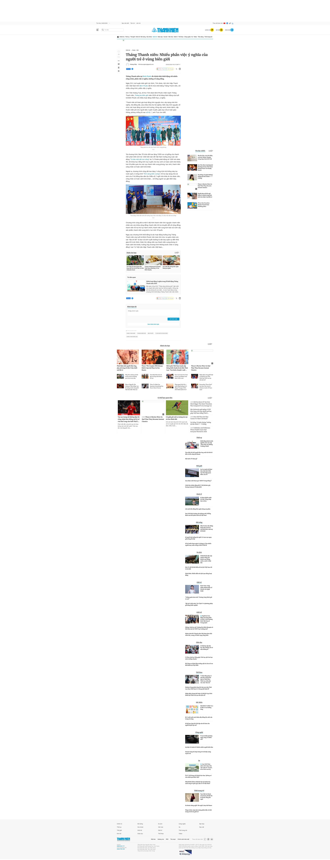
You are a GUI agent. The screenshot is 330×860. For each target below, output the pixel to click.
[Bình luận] (119, 64)
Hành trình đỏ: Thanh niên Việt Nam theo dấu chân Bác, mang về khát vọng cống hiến (198, 634)
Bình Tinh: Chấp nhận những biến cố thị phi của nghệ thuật (206, 588)
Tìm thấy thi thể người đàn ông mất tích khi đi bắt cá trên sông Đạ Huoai (198, 453)
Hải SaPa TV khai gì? (191, 459)
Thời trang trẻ (208, 37)
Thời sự (127, 37)
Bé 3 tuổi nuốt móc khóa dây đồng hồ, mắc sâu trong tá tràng (198, 718)
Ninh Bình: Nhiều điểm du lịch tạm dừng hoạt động (198, 574)
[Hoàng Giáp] (127, 64)
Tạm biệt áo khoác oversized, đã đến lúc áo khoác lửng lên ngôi (206, 796)
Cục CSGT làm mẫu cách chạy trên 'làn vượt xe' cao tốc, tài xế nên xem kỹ (206, 766)
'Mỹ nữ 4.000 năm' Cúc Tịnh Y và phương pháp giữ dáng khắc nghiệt (199, 604)
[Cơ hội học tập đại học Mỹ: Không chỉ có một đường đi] (192, 649)
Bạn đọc (201, 824)
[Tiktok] (230, 23)
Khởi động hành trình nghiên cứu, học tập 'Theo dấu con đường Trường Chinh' (206, 443)
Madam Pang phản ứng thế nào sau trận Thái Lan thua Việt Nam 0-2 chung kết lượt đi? (198, 688)
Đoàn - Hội (135, 50)
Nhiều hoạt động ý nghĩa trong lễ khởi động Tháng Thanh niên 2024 (162, 282)
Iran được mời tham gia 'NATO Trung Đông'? (198, 481)
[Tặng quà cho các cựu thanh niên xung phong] (153, 131)
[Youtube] (224, 23)
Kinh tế (138, 37)
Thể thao (180, 37)
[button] (119, 51)
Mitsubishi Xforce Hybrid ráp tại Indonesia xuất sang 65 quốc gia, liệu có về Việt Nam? (197, 782)
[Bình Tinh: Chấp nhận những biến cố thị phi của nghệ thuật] (192, 589)
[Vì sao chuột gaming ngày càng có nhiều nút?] (192, 739)
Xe (192, 37)
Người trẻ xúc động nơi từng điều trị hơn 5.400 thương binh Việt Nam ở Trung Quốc (206, 619)
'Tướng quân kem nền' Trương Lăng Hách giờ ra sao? (198, 598)
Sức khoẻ (140, 827)
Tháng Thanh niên (130, 333)
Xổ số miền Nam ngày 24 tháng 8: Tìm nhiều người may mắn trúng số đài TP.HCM (198, 544)
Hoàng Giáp (133, 64)
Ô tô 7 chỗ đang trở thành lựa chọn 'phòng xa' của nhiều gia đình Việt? (198, 776)
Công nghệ (187, 37)
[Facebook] (227, 23)
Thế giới (132, 37)
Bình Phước (147, 76)
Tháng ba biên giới (141, 95)
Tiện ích (132, 23)
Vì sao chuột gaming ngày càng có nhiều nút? (206, 737)
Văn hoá (160, 827)
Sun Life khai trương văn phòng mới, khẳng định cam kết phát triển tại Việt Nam (198, 514)
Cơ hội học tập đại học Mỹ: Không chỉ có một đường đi (206, 647)
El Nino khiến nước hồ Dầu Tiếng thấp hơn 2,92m (206, 499)
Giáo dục (160, 37)
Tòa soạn (173, 839)
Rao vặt (201, 827)
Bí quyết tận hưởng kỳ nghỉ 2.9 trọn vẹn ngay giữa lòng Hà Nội (198, 538)
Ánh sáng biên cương (151, 174)
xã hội (148, 112)
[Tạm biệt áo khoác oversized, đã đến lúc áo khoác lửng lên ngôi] (192, 797)
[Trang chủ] (118, 37)
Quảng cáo (161, 839)
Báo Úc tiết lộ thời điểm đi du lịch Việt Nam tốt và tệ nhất (198, 568)
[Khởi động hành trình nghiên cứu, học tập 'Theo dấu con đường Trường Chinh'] (192, 444)
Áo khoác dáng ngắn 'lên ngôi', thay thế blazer (198, 805)
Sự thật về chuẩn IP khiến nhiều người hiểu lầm (199, 747)
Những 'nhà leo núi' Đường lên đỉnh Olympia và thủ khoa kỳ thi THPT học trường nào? (199, 628)
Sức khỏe (149, 37)
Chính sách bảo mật (183, 839)
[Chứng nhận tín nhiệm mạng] (185, 853)
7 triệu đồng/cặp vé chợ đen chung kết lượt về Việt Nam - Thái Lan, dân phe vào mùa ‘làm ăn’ (205, 679)
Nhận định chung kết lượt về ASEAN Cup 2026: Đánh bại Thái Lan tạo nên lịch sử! (198, 694)
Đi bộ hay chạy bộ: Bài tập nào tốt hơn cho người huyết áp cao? (197, 724)
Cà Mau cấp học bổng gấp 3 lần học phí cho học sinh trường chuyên (199, 658)
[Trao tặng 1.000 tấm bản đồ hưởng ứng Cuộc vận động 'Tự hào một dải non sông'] (153, 199)
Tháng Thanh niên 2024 (132, 336)
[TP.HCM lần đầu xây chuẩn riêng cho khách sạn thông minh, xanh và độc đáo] (192, 559)
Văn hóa (170, 37)
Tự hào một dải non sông (140, 159)
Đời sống (143, 37)
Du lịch (165, 37)
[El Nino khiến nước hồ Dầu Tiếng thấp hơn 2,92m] (192, 501)
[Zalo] (233, 23)
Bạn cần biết (125, 23)
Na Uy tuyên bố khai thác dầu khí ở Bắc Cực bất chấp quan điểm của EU (206, 472)
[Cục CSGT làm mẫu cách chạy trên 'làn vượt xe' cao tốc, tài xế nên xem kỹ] (192, 767)
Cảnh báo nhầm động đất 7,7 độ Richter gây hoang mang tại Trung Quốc (197, 486)
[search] (112, 29)
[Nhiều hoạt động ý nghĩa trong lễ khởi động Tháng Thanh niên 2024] (136, 285)
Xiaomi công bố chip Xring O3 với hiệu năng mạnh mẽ (198, 752)
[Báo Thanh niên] (123, 839)
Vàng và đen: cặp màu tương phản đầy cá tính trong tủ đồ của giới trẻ (198, 810)
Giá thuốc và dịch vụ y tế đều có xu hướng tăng (206, 707)
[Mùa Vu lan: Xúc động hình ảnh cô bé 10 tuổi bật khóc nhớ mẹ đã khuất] (192, 529)
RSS (167, 839)
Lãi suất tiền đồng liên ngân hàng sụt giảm (197, 509)
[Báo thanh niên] (165, 29)
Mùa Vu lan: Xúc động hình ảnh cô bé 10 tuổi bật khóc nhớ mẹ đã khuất (206, 528)
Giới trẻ (155, 37)
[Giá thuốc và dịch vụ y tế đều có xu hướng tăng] (192, 709)
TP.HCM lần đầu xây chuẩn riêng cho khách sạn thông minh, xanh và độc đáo (206, 559)
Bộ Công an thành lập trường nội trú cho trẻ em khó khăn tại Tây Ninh (199, 664)
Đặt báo (153, 839)
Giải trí (176, 37)
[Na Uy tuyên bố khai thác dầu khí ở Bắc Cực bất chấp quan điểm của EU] (192, 472)
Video (195, 37)
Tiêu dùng (201, 37)
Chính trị (121, 37)
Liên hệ (138, 23)
